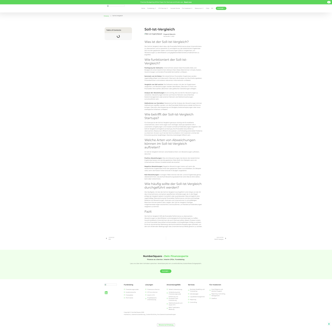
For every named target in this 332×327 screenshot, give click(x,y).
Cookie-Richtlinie (151, 314)
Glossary (106, 16)
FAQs (207, 8)
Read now (188, 2)
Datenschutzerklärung (138, 314)
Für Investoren (186, 8)
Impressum (127, 314)
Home (143, 8)
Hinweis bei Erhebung (166, 325)
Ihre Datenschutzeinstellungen (166, 314)
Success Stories (175, 8)
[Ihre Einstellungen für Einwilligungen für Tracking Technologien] (329, 324)
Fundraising (150, 8)
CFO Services (162, 8)
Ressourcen (198, 8)
